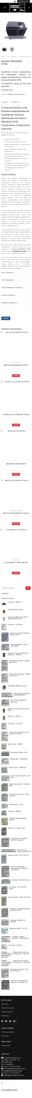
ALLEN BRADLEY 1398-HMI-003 (16, 562)
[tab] (4, 102)
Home (8, 56)
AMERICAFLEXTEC (23, 1095)
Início (3, 56)
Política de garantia (7, 1032)
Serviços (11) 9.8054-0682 (11, 1066)
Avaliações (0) (16, 102)
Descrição (4, 102)
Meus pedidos (5, 1045)
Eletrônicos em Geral (13, 94)
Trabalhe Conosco (7, 1012)
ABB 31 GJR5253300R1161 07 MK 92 (16, 513)
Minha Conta (24, 1)
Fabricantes (5, 1016)
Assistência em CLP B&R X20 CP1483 (16, 414)
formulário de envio (19, 251)
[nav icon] (5, 7)
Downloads (5, 1036)
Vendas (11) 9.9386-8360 (11, 1073)
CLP (16, 412)
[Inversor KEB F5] (27, 61)
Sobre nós (4, 1004)
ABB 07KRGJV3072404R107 (16, 464)
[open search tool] (29, 7)
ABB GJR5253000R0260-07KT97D (16, 365)
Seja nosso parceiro (7, 1008)
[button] (27, 18)
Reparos (14, 56)
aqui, (27, 262)
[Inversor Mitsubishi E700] (30, 61)
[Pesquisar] (28, 588)
